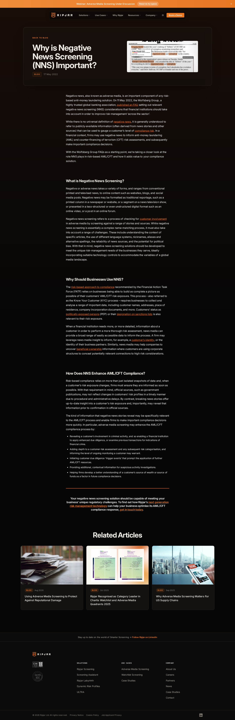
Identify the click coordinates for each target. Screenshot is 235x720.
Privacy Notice (77, 715)
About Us (171, 669)
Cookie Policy (92, 715)
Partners (170, 680)
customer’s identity (142, 340)
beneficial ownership (89, 349)
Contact (170, 697)
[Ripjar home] (62, 15)
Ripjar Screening (85, 669)
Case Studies (128, 680)
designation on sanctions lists (134, 314)
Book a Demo (175, 15)
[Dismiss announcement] (231, 4)
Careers (170, 674)
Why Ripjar (118, 15)
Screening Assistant (87, 674)
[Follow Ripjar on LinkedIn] (201, 715)
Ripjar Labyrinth (85, 680)
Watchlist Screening (132, 674)
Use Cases (100, 15)
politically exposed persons (82, 314)
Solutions (83, 15)
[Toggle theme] (163, 15)
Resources (133, 15)
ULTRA (80, 692)
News (169, 686)
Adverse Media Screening (135, 669)
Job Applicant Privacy (111, 715)
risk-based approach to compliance (92, 287)
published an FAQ (127, 104)
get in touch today (131, 509)
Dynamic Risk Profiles (88, 686)
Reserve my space (148, 4)
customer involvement (153, 218)
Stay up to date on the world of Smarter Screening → (117, 637)
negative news (122, 121)
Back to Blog (40, 38)
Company (151, 15)
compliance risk (144, 130)
